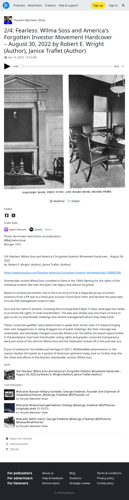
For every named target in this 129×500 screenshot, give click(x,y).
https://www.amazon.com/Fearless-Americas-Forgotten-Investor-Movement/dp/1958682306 (62, 272)
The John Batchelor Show (29, 20)
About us (48, 473)
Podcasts (19, 5)
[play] (7, 66)
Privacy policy (105, 478)
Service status (51, 483)
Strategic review (80, 483)
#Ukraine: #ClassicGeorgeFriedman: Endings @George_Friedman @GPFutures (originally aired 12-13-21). (65, 406)
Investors (75, 478)
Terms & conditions (109, 473)
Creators (50, 5)
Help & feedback (52, 478)
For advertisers (20, 478)
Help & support (68, 5)
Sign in (113, 5)
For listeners (17, 483)
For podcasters (19, 473)
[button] (123, 5)
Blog (72, 473)
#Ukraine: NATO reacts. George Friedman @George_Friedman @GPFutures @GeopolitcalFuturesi (63, 420)
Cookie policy (105, 483)
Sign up (98, 5)
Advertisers (35, 5)
